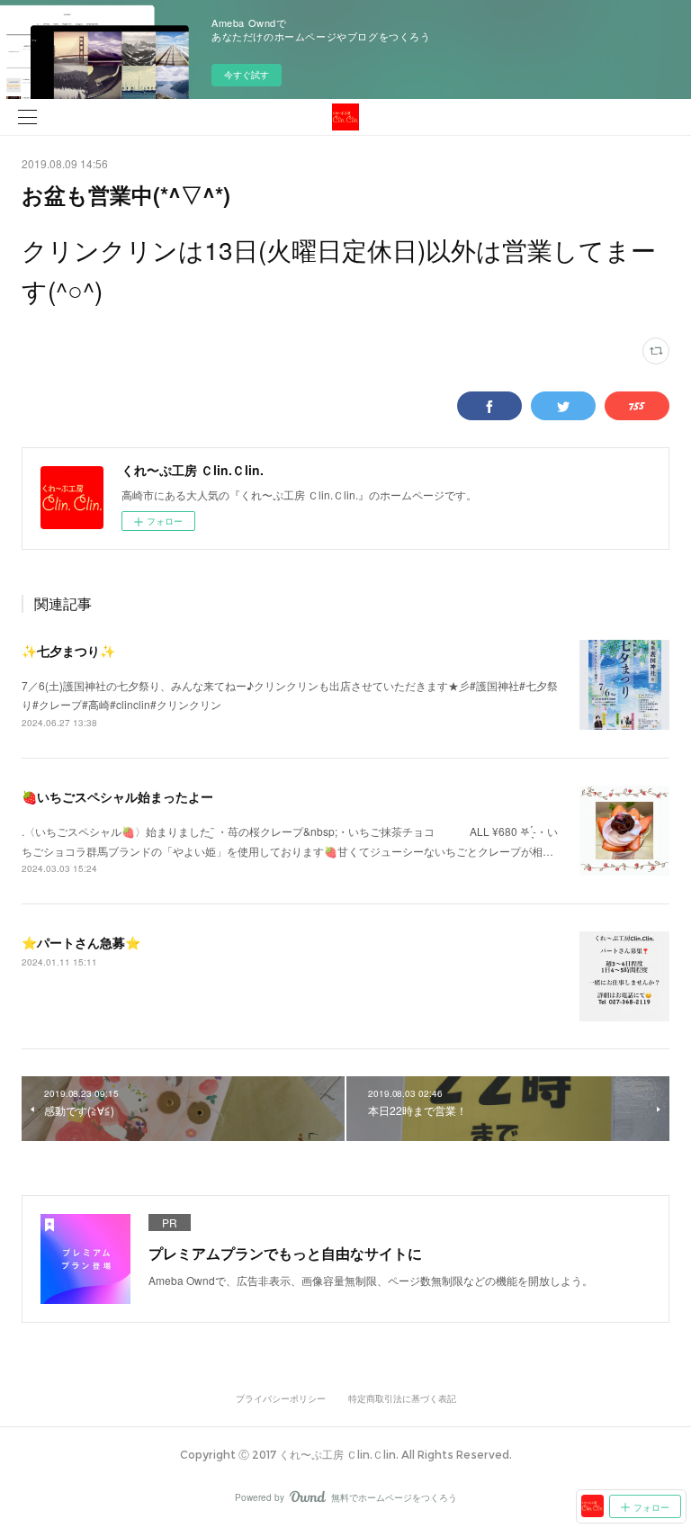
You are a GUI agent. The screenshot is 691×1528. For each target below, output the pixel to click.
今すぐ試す (246, 74)
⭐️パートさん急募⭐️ (81, 942)
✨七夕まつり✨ (68, 651)
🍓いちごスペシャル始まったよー (117, 796)
